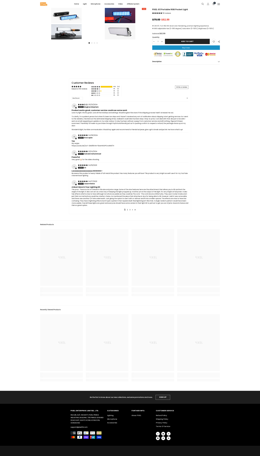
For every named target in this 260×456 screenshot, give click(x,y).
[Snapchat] (163, 438)
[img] (83, 104)
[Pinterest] (169, 434)
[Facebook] (158, 434)
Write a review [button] (181, 87)
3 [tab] (94, 43)
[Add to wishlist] (213, 41)
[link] (61, 291)
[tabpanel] (66, 23)
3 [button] (129, 210)
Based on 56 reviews (79, 89)
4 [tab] (97, 43)
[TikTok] (158, 438)
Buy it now (186, 48)
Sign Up (162, 397)
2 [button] (127, 210)
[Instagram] (163, 434)
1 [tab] (89, 43)
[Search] (202, 4)
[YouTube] (169, 438)
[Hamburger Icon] (218, 4)
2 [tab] (91, 43)
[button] (157, 13)
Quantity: (156, 37)
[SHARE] (218, 41)
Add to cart (187, 41)
